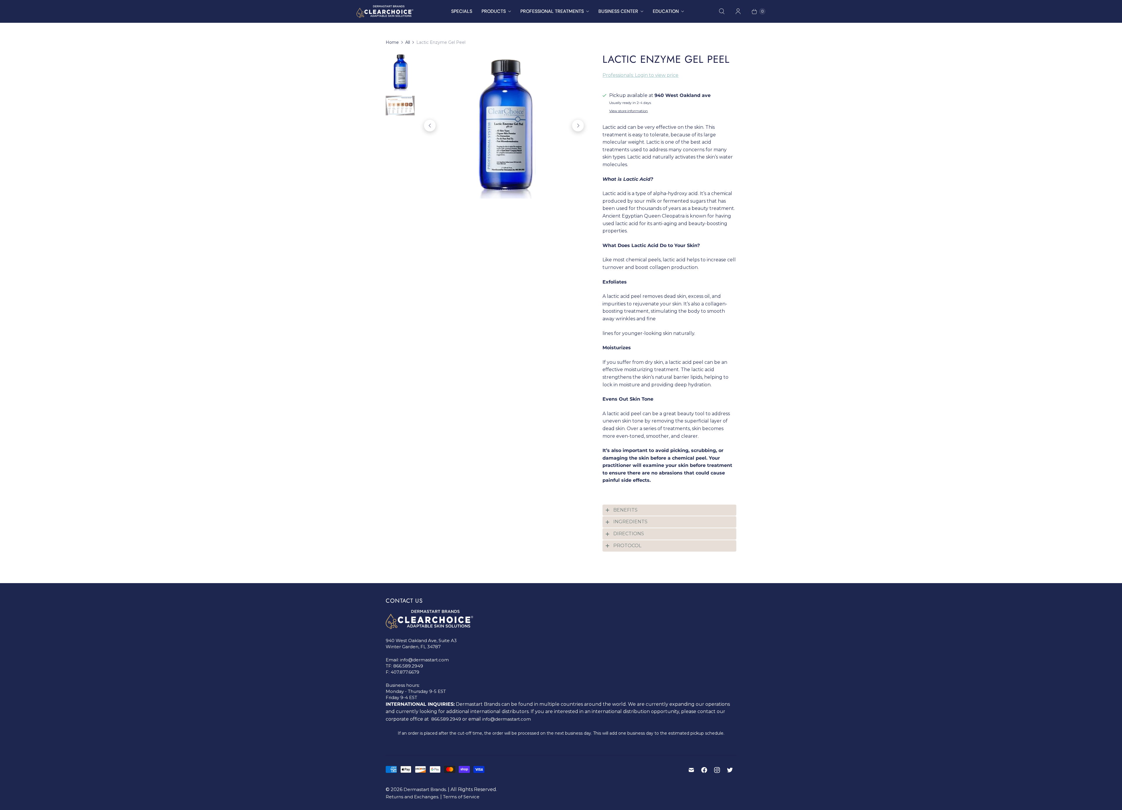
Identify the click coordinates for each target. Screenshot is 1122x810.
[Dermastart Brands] (384, 11)
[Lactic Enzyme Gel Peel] (504, 126)
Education (666, 11)
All (407, 42)
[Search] (722, 11)
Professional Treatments (552, 11)
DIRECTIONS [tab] (628, 533)
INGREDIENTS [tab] (630, 521)
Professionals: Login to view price (640, 75)
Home (392, 42)
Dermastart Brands (425, 789)
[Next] (578, 125)
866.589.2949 (408, 666)
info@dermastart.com (424, 660)
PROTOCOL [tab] (627, 545)
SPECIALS (461, 11)
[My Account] (738, 11)
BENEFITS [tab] (625, 510)
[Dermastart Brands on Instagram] (717, 770)
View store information (628, 111)
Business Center (618, 11)
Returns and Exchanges (412, 796)
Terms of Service (461, 796)
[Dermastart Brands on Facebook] (704, 770)
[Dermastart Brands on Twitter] (729, 770)
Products (494, 11)
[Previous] (430, 125)
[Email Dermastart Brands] (691, 770)
